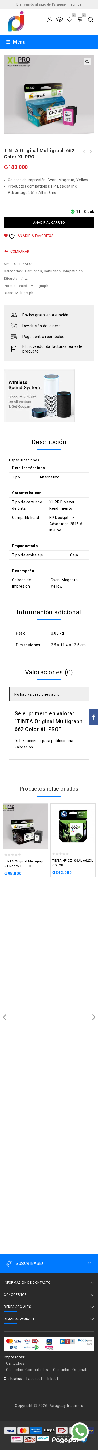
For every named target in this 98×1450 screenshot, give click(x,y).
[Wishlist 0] (69, 19)
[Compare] (59, 19)
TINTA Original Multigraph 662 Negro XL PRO (84, 151)
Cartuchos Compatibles (63, 271)
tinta (24, 278)
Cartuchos (33, 271)
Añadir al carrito (49, 223)
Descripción (49, 442)
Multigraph (39, 286)
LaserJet (34, 1379)
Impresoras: (14, 1357)
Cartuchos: (13, 1379)
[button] (87, 61)
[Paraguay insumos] (16, 21)
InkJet (53, 1379)
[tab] (49, 442)
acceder (34, 741)
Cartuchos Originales (71, 1370)
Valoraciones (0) (49, 672)
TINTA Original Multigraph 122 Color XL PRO (91, 151)
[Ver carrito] (80, 19)
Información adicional (49, 612)
